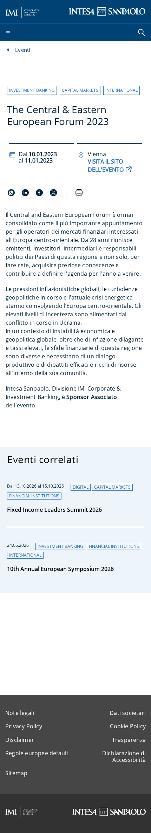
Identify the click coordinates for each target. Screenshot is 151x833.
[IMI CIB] (21, 811)
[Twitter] (53, 194)
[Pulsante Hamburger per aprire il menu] (8, 33)
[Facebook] (40, 194)
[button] (32, 90)
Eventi (22, 49)
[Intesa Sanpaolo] (109, 811)
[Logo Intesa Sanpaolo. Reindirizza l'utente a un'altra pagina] (107, 11)
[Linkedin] (26, 194)
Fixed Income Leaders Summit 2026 (54, 510)
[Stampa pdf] (79, 193)
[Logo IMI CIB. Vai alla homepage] (23, 11)
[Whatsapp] (12, 194)
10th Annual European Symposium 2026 (60, 569)
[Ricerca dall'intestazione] (142, 33)
